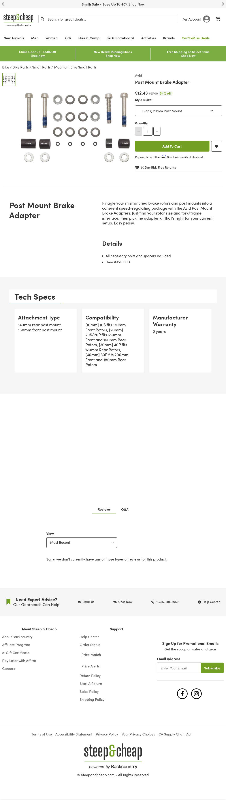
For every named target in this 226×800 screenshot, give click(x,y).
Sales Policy (89, 691)
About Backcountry (17, 637)
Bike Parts (21, 67)
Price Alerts (90, 665)
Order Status (90, 644)
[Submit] (42, 19)
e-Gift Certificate (15, 652)
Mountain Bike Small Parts (75, 67)
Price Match (91, 654)
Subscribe (212, 667)
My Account (192, 19)
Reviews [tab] (104, 509)
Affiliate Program (16, 644)
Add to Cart (172, 146)
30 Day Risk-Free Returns (158, 167)
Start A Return (91, 683)
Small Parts (41, 67)
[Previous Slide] (3, 4)
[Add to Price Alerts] (216, 146)
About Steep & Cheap (39, 629)
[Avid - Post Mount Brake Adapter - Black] (8, 79)
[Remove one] (138, 131)
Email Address (168, 658)
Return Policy (90, 675)
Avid (138, 75)
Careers (8, 668)
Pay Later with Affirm (19, 660)
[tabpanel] (113, 342)
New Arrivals (14, 37)
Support (116, 629)
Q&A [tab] (124, 509)
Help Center (89, 637)
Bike (5, 67)
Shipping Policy (92, 699)
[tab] (35, 296)
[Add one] (156, 131)
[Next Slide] (223, 4)
